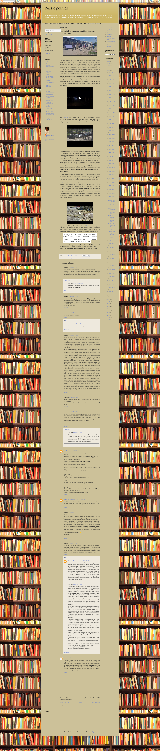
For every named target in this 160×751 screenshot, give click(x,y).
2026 (108, 61)
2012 (108, 319)
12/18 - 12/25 (112, 76)
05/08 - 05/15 (112, 193)
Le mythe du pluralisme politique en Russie (49, 72)
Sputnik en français (109, 45)
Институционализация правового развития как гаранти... (50, 85)
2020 (108, 301)
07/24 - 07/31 (112, 153)
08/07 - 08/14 (112, 145)
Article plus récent (64, 702)
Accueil (80, 702)
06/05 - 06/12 (112, 178)
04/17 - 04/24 (112, 243)
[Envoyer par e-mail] (82, 256)
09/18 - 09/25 (112, 123)
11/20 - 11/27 (112, 90)
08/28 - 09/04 (112, 134)
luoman (84, 732)
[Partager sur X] (85, 256)
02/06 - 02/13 (112, 280)
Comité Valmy (110, 33)
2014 (108, 315)
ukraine (78, 258)
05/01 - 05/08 (112, 197)
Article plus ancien (95, 702)
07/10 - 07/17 (112, 160)
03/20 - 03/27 (112, 258)
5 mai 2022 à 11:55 (77, 323)
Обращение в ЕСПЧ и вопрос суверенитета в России (50, 78)
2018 (108, 306)
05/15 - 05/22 (112, 189)
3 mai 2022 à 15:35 (84, 560)
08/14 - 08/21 (112, 142)
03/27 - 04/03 (112, 254)
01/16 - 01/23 (112, 291)
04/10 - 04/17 (112, 247)
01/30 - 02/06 (112, 284)
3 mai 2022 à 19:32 (77, 584)
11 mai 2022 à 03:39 (78, 283)
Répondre (66, 277)
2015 (108, 313)
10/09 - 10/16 (112, 112)
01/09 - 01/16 (112, 295)
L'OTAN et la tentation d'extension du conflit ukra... (111, 218)
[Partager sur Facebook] (87, 256)
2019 (108, 304)
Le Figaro (89, 226)
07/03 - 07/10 (112, 164)
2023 (108, 68)
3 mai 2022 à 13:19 (73, 543)
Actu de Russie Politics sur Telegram (110, 29)
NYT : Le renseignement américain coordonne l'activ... (111, 210)
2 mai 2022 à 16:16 (73, 312)
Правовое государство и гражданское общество (49, 104)
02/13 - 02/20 (112, 276)
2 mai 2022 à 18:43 (73, 411)
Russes (63, 182)
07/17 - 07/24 (112, 156)
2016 (108, 310)
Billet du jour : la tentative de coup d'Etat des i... (111, 202)
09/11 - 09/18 (112, 127)
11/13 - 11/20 (112, 94)
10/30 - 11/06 (112, 101)
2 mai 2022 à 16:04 (73, 296)
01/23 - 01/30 (112, 287)
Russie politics (56, 7)
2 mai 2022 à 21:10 (74, 450)
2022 (108, 70)
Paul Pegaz (66, 451)
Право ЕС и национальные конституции (49, 110)
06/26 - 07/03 (112, 167)
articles (47, 62)
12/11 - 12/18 (112, 79)
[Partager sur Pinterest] (89, 256)
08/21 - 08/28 (112, 138)
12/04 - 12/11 (112, 83)
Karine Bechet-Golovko (50, 136)
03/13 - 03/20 (112, 262)
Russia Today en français (111, 42)
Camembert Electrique (69, 499)
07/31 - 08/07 (112, 149)
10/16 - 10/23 (112, 109)
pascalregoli (67, 658)
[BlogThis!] (84, 256)
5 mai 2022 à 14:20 (74, 658)
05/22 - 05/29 (112, 186)
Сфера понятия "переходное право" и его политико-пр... (50, 98)
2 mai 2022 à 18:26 (73, 397)
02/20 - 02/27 (112, 273)
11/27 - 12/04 (112, 87)
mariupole (71, 258)
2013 (108, 317)
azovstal (66, 258)
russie (75, 258)
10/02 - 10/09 (112, 116)
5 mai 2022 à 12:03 (77, 432)
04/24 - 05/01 (112, 240)
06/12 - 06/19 (112, 175)
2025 (108, 63)
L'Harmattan (47, 53)
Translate (50, 34)
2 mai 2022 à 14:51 (73, 267)
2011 (108, 322)
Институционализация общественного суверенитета (50, 92)
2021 (108, 299)
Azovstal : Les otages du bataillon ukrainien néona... (111, 234)
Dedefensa (109, 34)
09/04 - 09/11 (112, 131)
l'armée (66, 117)
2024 (108, 65)
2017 (108, 308)
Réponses (67, 280)
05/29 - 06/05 (112, 182)
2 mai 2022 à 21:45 (73, 512)
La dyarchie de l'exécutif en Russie (49, 119)
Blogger (93, 732)
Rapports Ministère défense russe (111, 38)
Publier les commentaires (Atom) (74, 705)
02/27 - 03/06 (112, 269)
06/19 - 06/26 (112, 171)
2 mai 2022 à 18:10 (73, 335)
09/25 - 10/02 (112, 120)
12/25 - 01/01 (112, 72)
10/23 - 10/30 (112, 105)
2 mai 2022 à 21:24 (80, 499)
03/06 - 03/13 (112, 266)
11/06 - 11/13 (112, 98)
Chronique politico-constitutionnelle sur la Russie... (50, 66)
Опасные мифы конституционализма (50, 114)
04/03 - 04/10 (112, 251)
